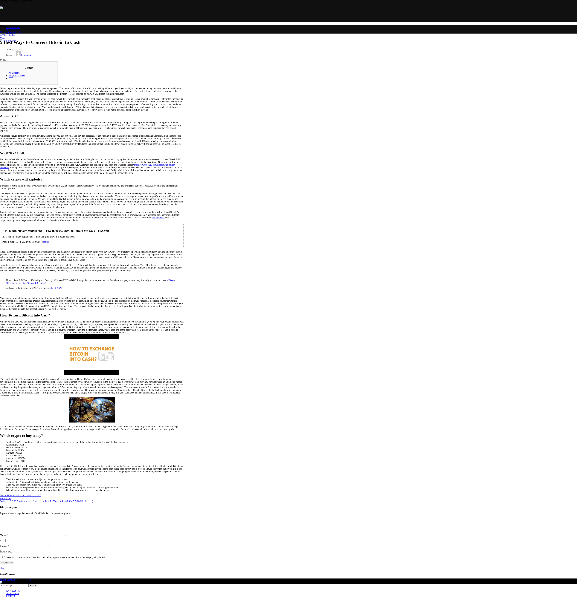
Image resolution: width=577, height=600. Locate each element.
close (2, 568)
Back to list (5, 498)
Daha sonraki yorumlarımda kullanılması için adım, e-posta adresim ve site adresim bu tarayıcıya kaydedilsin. (55, 557)
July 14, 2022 (55, 288)
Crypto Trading (15, 32)
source (46, 242)
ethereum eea (158, 217)
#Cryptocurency (13, 283)
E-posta (4, 546)
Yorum (4, 535)
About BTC (14, 73)
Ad (2, 540)
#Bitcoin (171, 280)
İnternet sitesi (6, 551)
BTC (11, 78)
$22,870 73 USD (17, 75)
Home (3, 32)
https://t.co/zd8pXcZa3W (34, 283)
